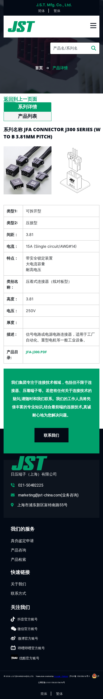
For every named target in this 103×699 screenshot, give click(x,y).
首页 (39, 67)
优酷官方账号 (29, 658)
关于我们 (18, 583)
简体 (41, 11)
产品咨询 (18, 550)
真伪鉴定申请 (22, 540)
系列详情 (27, 107)
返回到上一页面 (20, 99)
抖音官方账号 (27, 619)
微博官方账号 (28, 638)
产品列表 (27, 116)
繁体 (57, 11)
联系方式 (18, 593)
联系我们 (51, 435)
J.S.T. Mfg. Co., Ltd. (54, 4)
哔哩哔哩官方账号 (31, 648)
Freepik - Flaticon (61, 676)
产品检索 (18, 559)
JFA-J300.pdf (36, 352)
